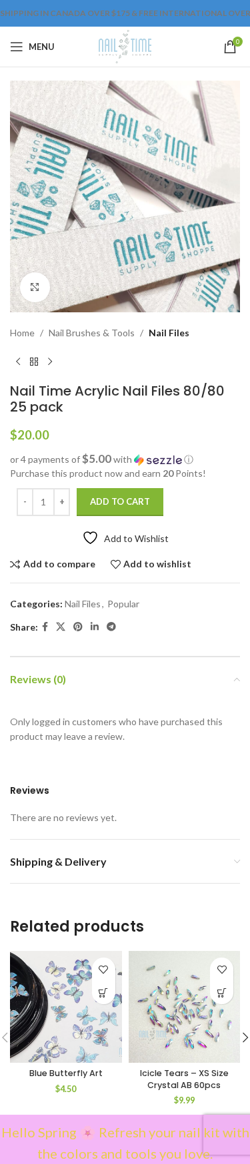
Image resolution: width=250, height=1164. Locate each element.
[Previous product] (18, 362)
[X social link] (60, 627)
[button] (125, 459)
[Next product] (50, 362)
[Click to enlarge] (35, 287)
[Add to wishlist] (103, 969)
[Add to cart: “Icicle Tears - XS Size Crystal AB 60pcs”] (221, 992)
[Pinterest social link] (78, 627)
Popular (123, 603)
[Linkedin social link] (95, 627)
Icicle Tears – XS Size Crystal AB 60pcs (184, 1079)
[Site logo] (125, 45)
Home (22, 332)
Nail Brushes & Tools (92, 332)
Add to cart (120, 501)
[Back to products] (34, 362)
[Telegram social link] (111, 627)
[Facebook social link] (45, 627)
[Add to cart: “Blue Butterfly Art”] (103, 992)
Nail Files (169, 332)
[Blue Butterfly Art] (66, 1007)
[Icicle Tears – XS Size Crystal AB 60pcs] (185, 1007)
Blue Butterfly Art (66, 1073)
